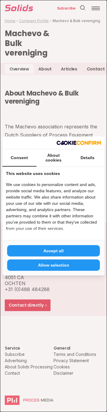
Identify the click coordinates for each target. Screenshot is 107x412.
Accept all (53, 250)
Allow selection (53, 265)
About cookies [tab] (53, 157)
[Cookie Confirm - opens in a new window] (78, 142)
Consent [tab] (19, 157)
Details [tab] (88, 157)
